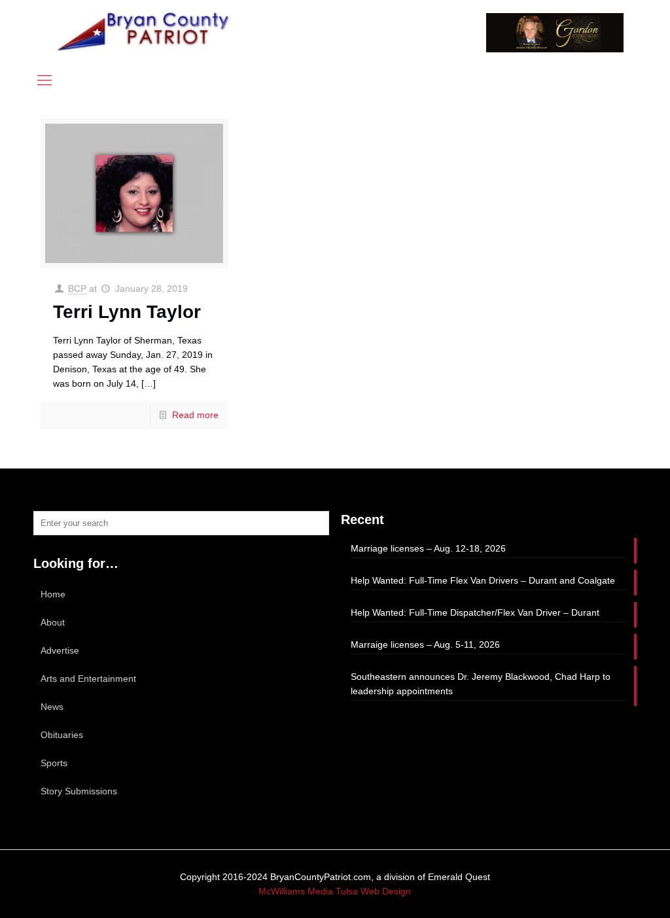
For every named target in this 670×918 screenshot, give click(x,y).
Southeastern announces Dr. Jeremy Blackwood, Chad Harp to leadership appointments (480, 683)
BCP (77, 288)
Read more (195, 415)
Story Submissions (79, 791)
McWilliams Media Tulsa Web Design (334, 891)
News (52, 706)
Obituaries (62, 735)
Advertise (60, 650)
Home (53, 594)
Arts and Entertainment (88, 678)
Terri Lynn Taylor (127, 312)
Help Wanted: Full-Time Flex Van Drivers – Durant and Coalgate (483, 580)
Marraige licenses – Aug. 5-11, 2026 (425, 644)
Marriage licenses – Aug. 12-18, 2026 (428, 548)
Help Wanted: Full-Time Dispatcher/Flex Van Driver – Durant (475, 612)
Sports (54, 763)
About (53, 622)
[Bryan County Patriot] (144, 31)
